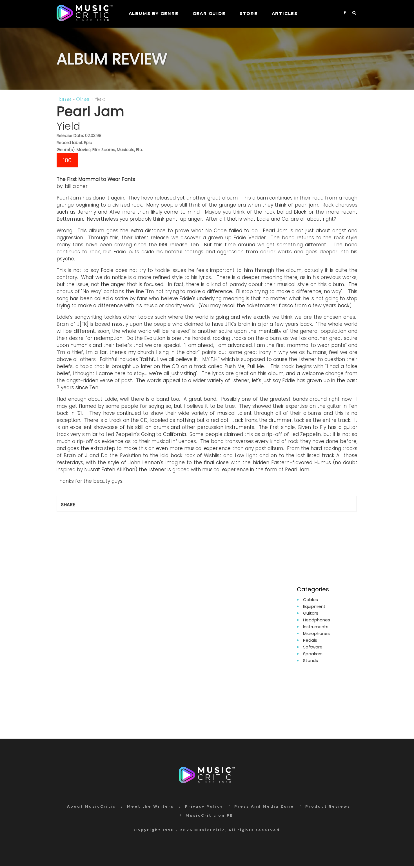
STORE (249, 13)
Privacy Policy (204, 806)
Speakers (312, 654)
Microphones (316, 633)
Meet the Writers (150, 806)
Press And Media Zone (264, 806)
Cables (310, 600)
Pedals (310, 640)
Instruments (315, 627)
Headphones (316, 620)
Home (64, 99)
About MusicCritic (91, 806)
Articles (285, 13)
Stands (310, 660)
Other (83, 99)
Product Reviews (327, 806)
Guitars (310, 613)
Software (312, 647)
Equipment (314, 606)
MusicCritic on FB (209, 815)
